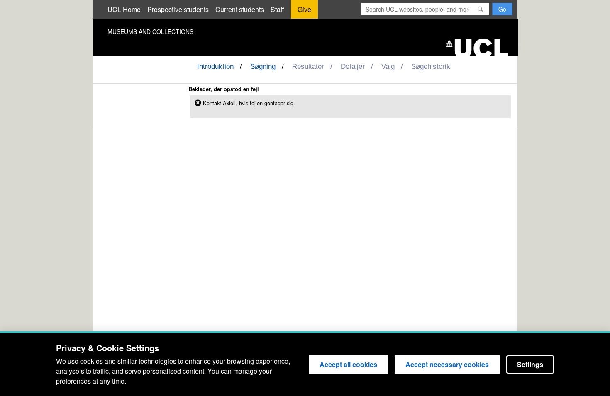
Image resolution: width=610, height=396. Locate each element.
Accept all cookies (348, 364)
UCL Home (124, 9)
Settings (530, 364)
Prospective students (178, 9)
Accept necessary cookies (447, 364)
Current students (239, 9)
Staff (277, 9)
